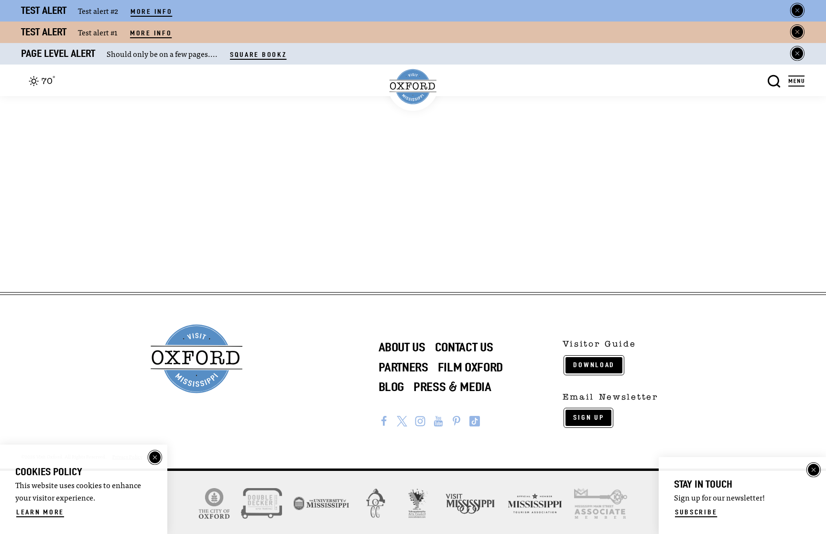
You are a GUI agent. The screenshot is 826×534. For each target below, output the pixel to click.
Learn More (40, 512)
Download (594, 364)
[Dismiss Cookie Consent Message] (155, 457)
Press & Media (452, 386)
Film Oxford (470, 367)
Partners (403, 367)
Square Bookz (258, 54)
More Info (151, 11)
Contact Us (464, 347)
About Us (402, 347)
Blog (391, 386)
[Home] (413, 86)
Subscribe (696, 512)
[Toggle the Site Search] (774, 80)
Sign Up (588, 417)
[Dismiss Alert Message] (797, 10)
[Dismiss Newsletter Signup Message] (813, 470)
